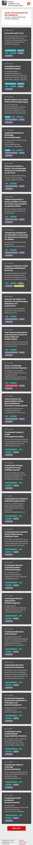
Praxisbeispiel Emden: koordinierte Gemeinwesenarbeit (13, 800)
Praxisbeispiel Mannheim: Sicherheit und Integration (14, 666)
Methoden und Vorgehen (10, 50)
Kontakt (21, 840)
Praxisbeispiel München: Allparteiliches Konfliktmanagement (14, 601)
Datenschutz (22, 842)
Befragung (8, 117)
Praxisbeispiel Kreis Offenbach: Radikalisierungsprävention (16, 500)
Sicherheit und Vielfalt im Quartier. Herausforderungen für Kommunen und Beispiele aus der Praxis (15, 169)
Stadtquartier (13, 53)
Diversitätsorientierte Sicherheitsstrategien (13, 67)
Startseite (8, 17)
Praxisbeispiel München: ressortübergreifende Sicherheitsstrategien (14, 567)
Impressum (22, 844)
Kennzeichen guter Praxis (14, 33)
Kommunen (21, 53)
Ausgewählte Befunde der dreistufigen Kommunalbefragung (14, 135)
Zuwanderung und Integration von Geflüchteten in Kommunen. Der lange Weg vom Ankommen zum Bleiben (16, 236)
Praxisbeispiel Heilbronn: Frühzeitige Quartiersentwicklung (14, 767)
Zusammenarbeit (9, 55)
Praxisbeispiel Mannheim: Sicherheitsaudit (14, 633)
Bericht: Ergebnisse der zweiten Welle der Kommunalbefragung (16, 101)
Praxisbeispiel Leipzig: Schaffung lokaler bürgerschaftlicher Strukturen (16, 734)
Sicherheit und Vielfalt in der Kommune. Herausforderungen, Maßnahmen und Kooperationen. (16, 302)
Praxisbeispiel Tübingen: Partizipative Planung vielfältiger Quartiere (14, 467)
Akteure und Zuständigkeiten (11, 119)
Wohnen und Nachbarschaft (11, 449)
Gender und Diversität (19, 285)
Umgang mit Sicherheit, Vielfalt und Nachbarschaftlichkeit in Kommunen (16, 268)
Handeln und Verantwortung (11, 385)
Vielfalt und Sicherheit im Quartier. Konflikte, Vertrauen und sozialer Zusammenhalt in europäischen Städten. (16, 202)
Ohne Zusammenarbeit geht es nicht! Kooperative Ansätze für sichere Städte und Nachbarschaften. (16, 335)
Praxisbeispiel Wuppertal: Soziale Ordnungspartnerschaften (14, 434)
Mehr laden (16, 828)
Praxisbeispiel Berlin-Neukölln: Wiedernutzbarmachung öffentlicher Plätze (16, 534)
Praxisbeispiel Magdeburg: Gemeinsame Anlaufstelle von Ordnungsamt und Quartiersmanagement (16, 701)
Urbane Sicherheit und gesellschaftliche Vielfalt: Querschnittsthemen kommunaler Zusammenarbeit (16, 402)
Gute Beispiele (20, 50)
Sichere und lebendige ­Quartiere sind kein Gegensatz (16, 367)
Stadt (7, 53)
